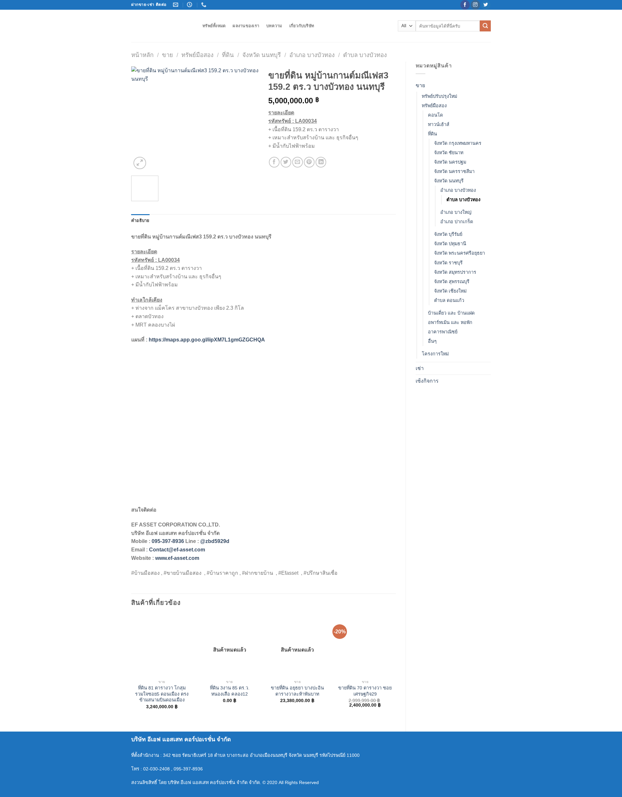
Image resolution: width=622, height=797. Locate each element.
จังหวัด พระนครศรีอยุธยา (459, 253)
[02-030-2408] (204, 4)
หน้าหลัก (142, 55)
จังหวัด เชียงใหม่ (450, 291)
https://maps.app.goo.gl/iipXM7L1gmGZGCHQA (207, 339)
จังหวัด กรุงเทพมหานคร (457, 143)
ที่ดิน (228, 55)
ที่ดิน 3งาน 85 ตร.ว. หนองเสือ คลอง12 (229, 691)
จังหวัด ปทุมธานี (450, 243)
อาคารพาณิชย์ (442, 331)
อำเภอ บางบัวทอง (312, 55)
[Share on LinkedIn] (321, 162)
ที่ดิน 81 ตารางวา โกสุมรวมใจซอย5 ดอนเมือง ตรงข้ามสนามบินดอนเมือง (162, 693)
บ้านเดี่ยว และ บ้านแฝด (451, 313)
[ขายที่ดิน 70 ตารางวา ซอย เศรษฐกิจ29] (365, 645)
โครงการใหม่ (435, 353)
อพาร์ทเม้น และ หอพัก (450, 322)
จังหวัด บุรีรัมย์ (448, 234)
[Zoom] (139, 163)
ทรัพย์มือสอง (197, 55)
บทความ (274, 25)
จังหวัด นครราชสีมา (454, 171)
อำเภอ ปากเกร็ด (456, 221)
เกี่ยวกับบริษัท (301, 25)
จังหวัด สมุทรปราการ (455, 272)
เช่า (420, 368)
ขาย (167, 55)
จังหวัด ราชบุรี (448, 262)
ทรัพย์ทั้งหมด (213, 25)
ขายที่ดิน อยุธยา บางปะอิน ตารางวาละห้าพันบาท (297, 691)
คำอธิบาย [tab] (140, 220)
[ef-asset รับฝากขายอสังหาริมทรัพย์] (162, 26)
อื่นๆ (432, 341)
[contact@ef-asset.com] (176, 4)
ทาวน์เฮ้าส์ (438, 124)
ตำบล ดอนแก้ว (449, 300)
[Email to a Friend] (297, 162)
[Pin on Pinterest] (309, 162)
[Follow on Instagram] (475, 5)
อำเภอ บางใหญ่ (455, 212)
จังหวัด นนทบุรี (261, 55)
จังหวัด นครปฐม (450, 162)
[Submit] (485, 25)
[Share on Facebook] (274, 162)
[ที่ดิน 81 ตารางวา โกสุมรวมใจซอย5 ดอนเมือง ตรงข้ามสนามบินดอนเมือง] (162, 645)
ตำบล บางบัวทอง (365, 55)
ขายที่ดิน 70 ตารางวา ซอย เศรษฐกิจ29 (365, 691)
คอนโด (435, 115)
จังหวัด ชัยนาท (448, 152)
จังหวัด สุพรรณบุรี (451, 281)
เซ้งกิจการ (427, 381)
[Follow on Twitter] (485, 5)
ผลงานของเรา (246, 25)
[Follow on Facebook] (465, 5)
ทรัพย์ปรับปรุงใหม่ (439, 96)
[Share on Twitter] (286, 162)
